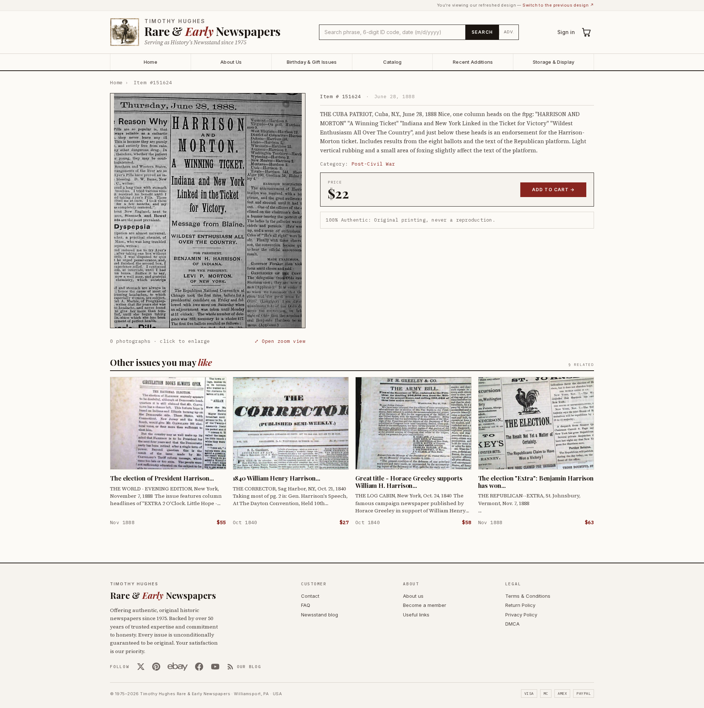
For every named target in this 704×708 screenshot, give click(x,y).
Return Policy (520, 605)
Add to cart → (553, 189)
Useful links (416, 615)
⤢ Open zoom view (279, 341)
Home (150, 62)
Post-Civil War (373, 164)
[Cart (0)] (586, 32)
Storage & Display (553, 62)
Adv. (509, 31)
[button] (207, 210)
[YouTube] (215, 667)
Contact (310, 596)
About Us (231, 62)
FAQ (305, 605)
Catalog (392, 62)
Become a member (424, 605)
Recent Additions (473, 62)
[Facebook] (199, 667)
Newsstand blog (319, 615)
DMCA (512, 624)
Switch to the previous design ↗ (558, 5)
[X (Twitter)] (141, 667)
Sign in (566, 32)
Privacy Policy (521, 615)
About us (413, 596)
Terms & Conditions (527, 596)
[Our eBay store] (178, 667)
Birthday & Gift (312, 62)
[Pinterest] (156, 667)
